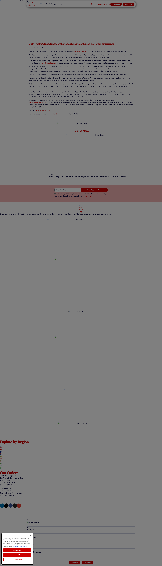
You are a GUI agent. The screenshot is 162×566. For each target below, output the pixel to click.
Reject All (17, 554)
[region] (17, 549)
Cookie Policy (15, 546)
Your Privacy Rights (17, 559)
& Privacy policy (23, 546)
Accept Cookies (17, 550)
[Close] (31, 536)
